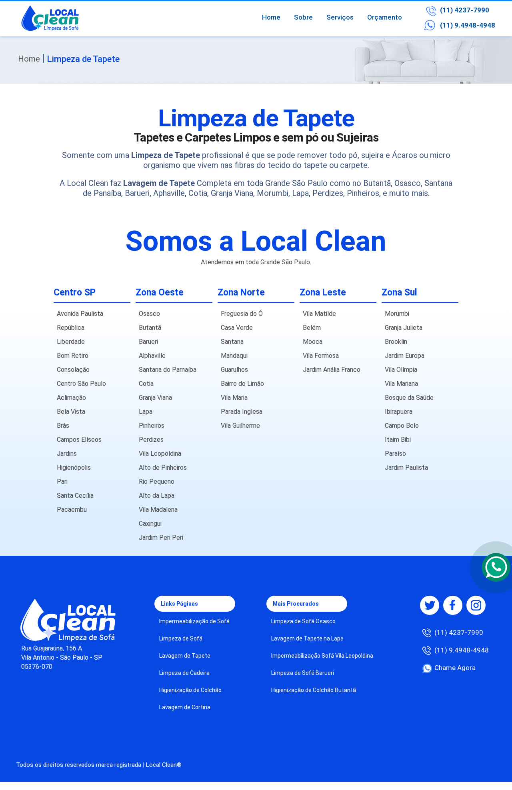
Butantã (150, 327)
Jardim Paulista (406, 467)
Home (271, 17)
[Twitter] (429, 605)
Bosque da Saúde (409, 397)
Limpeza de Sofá (180, 638)
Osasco (149, 313)
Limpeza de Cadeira (184, 673)
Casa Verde (237, 327)
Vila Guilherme (240, 425)
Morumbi (397, 313)
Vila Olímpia (401, 369)
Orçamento (384, 17)
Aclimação (71, 397)
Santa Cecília (75, 495)
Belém (312, 327)
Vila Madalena (158, 509)
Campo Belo (402, 425)
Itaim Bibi (398, 439)
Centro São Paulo (81, 383)
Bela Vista (71, 411)
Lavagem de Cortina (184, 707)
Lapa (145, 411)
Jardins (67, 453)
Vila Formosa (321, 355)
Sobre (303, 17)
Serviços (340, 17)
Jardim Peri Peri (161, 537)
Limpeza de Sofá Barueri (302, 673)
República (70, 327)
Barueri (148, 341)
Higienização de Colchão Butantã (313, 690)
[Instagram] (476, 605)
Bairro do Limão (242, 383)
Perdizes (151, 439)
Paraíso (395, 453)
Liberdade (71, 341)
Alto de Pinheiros (163, 467)
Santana (232, 341)
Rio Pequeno (156, 481)
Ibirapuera (398, 411)
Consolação (73, 369)
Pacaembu (72, 509)
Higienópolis (74, 467)
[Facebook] (452, 605)
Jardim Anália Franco (331, 369)
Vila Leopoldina (160, 453)
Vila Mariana (401, 383)
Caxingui (150, 523)
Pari (62, 481)
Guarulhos (234, 369)
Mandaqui (234, 355)
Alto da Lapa (156, 495)
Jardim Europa (404, 355)
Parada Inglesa (241, 411)
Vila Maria (234, 397)
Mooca (312, 341)
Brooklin (396, 341)
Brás (63, 425)
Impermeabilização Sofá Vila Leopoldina (322, 655)
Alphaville (152, 355)
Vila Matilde (319, 313)
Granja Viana (155, 397)
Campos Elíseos (79, 439)
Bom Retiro (72, 355)
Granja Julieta (403, 327)
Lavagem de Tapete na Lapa (307, 638)
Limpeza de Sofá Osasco (303, 621)
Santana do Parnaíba (167, 369)
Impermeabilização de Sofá (194, 621)
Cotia (146, 383)
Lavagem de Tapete (184, 655)
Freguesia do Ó (242, 313)
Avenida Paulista (80, 313)
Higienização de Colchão (190, 690)
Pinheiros (151, 425)
